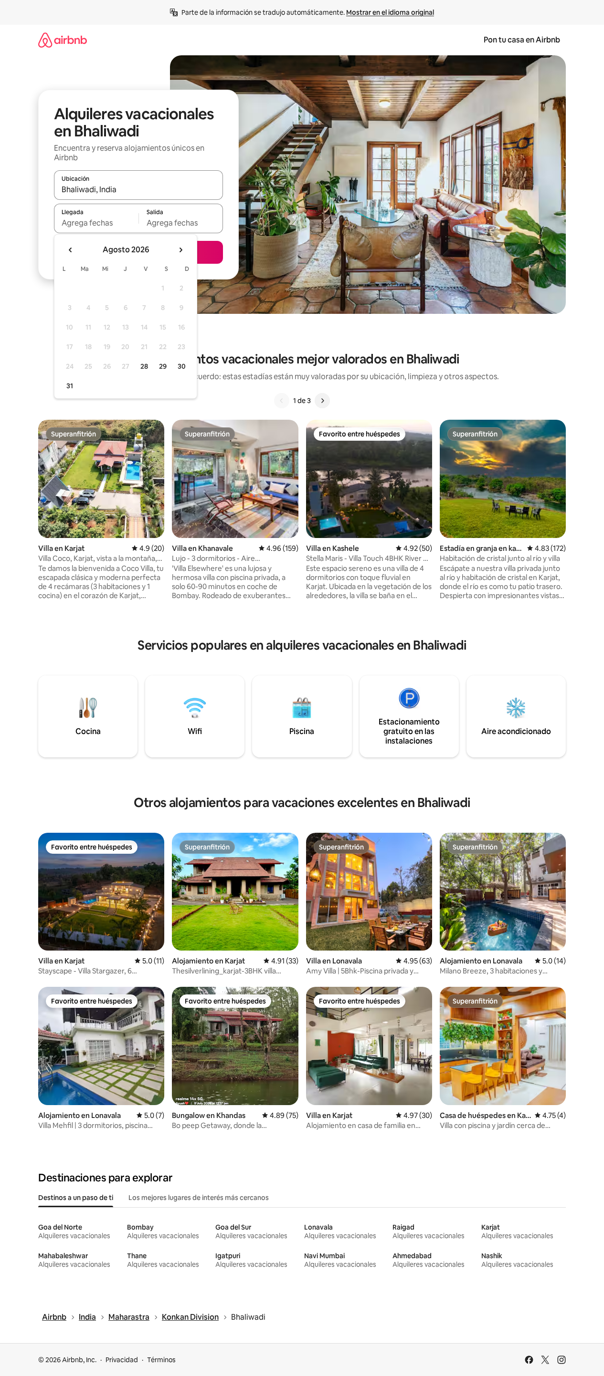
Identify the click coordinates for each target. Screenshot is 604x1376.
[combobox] (138, 189)
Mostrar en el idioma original (390, 12)
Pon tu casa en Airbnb (522, 40)
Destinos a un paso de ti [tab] (75, 1197)
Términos (161, 1359)
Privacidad (122, 1359)
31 (69, 386)
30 (182, 366)
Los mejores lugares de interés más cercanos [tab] (198, 1197)
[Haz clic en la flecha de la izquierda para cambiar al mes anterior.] (71, 250)
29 (163, 366)
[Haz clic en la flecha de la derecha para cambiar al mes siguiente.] (180, 250)
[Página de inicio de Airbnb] (62, 40)
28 (144, 366)
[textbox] (96, 222)
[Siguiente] (322, 400)
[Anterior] (281, 400)
